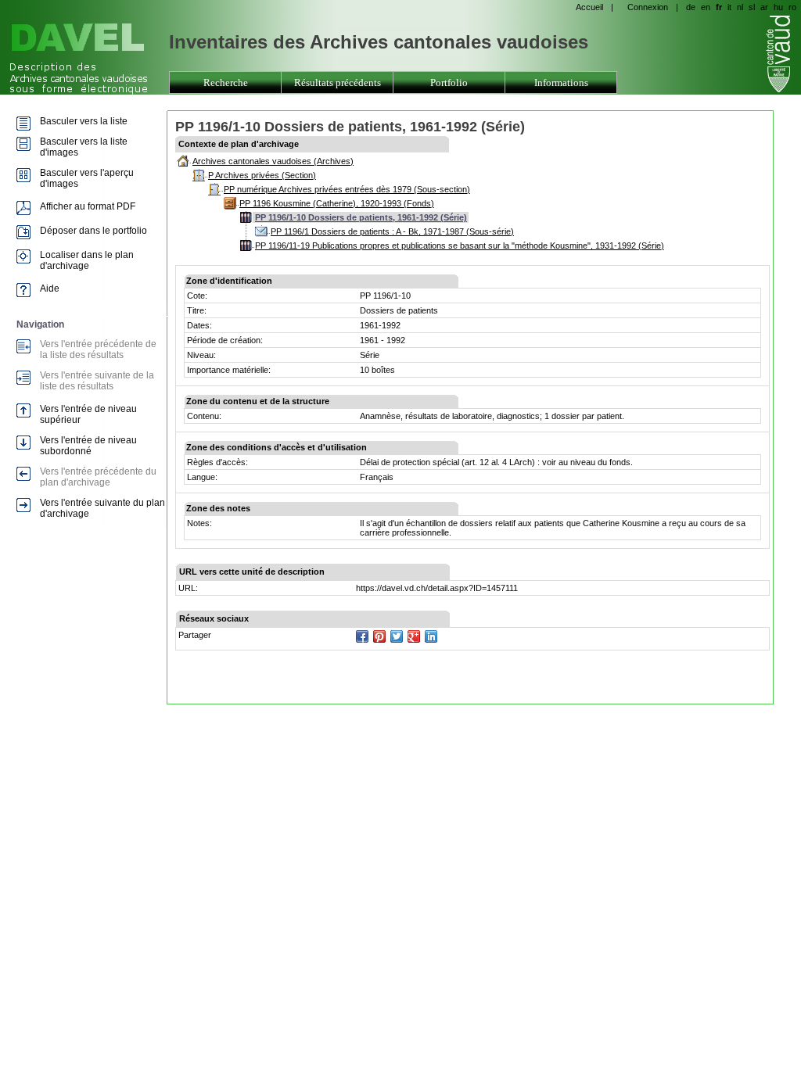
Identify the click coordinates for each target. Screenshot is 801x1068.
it (729, 7)
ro (792, 7)
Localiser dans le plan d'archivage (87, 260)
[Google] (414, 636)
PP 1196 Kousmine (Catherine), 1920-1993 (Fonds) (336, 203)
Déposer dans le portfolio (93, 230)
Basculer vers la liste (84, 121)
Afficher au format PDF (87, 206)
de (690, 7)
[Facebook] (362, 636)
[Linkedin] (431, 636)
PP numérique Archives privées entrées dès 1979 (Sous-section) (347, 189)
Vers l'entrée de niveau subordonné (88, 446)
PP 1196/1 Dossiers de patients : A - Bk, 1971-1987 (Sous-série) (392, 231)
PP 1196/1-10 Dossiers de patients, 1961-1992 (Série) (361, 217)
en (705, 7)
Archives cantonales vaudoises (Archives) (273, 161)
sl (752, 7)
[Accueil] (82, 59)
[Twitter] (396, 636)
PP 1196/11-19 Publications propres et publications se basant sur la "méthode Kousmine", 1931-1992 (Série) (459, 245)
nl (740, 7)
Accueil (589, 7)
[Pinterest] (379, 636)
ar (764, 7)
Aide (49, 288)
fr (719, 7)
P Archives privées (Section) (262, 175)
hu (778, 7)
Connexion (647, 7)
